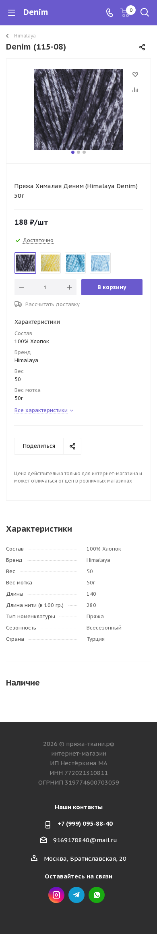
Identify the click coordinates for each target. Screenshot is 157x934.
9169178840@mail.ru (85, 840)
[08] (78, 109)
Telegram (76, 895)
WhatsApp (97, 895)
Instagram (56, 895)
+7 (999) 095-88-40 (85, 823)
